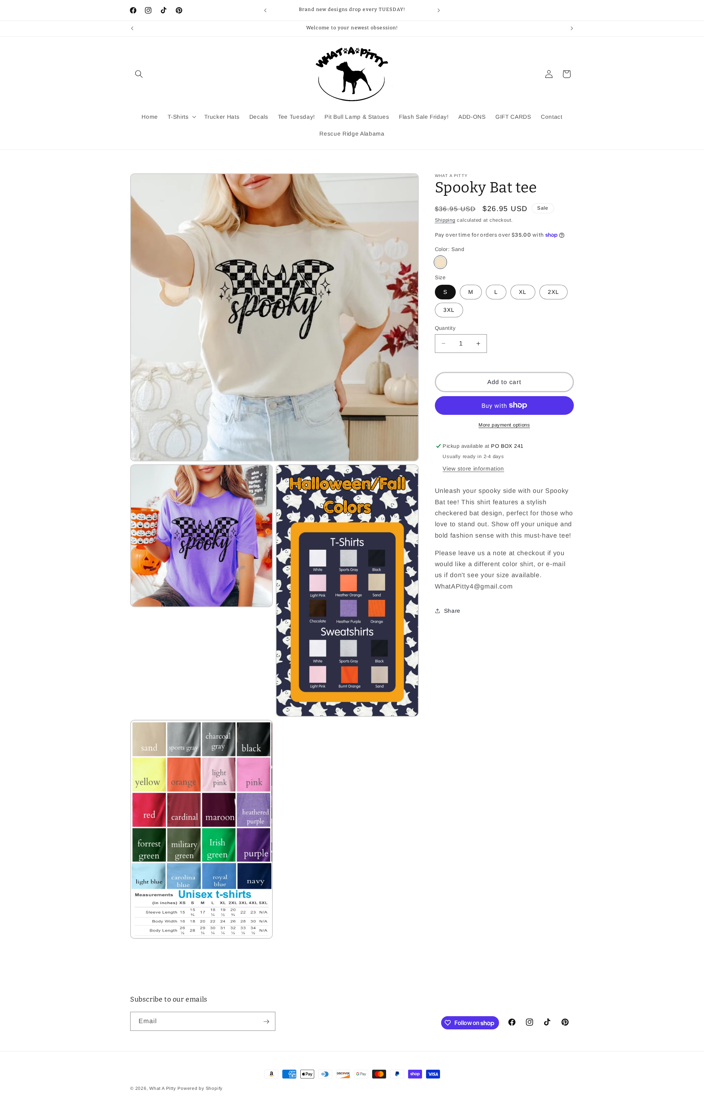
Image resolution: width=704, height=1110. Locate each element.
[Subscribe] (266, 1021)
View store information (473, 468)
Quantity (445, 328)
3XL (449, 310)
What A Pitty (162, 1088)
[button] (139, 74)
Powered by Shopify (200, 1088)
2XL (553, 292)
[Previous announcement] (265, 10)
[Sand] (440, 262)
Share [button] (452, 610)
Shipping (445, 220)
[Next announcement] (439, 10)
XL (523, 292)
